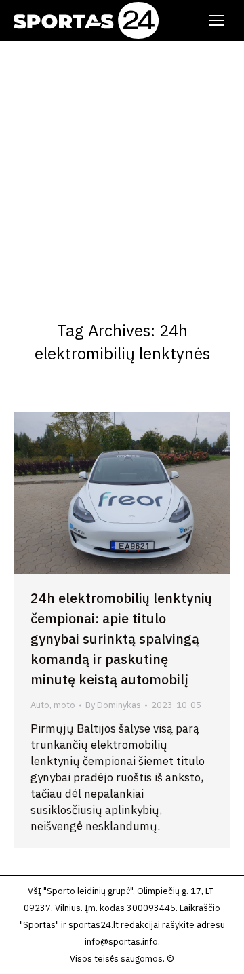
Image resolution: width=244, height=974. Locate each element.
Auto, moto (52, 705)
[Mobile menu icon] (216, 20)
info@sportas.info (121, 942)
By (113, 705)
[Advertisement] (122, 169)
